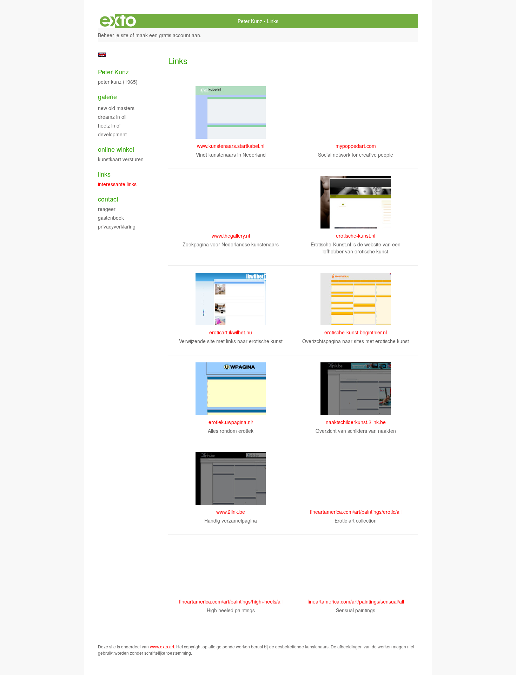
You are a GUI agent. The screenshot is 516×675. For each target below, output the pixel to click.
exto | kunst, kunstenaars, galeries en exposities (118, 21)
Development (112, 134)
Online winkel (116, 149)
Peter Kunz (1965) (118, 81)
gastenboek (111, 217)
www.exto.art (162, 646)
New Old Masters (116, 107)
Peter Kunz (250, 21)
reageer (106, 208)
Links (104, 174)
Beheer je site (113, 35)
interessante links (117, 184)
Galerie (107, 96)
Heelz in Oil (109, 125)
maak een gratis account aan (167, 35)
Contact (108, 199)
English (102, 55)
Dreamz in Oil (112, 116)
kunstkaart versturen (121, 159)
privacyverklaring (116, 226)
